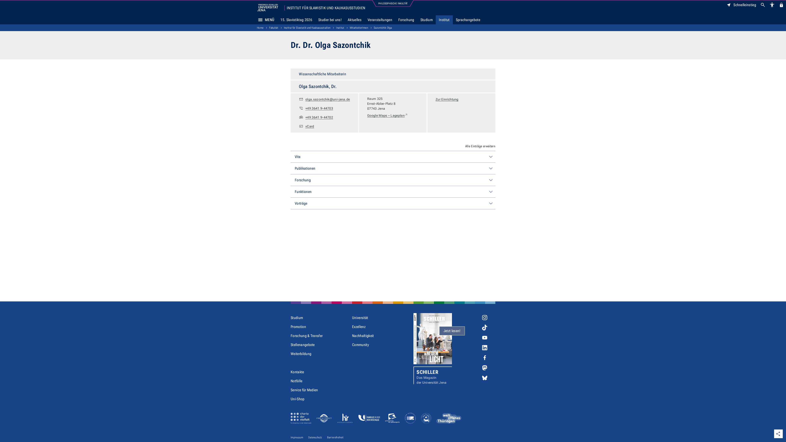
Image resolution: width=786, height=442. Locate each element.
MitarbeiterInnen (359, 27)
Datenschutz (315, 437)
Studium (426, 20)
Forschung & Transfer (307, 336)
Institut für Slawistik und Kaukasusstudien (326, 8)
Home (260, 27)
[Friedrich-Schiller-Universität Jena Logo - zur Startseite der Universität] (267, 7)
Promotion (298, 327)
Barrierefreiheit (335, 437)
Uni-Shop (298, 399)
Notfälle (297, 381)
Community (360, 345)
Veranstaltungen (380, 20)
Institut (444, 20)
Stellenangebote (303, 345)
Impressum (297, 437)
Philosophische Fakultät (393, 3)
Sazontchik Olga (383, 27)
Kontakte (297, 372)
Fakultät (273, 27)
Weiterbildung (301, 354)
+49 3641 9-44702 (319, 117)
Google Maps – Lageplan (387, 115)
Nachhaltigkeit (363, 336)
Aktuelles (354, 20)
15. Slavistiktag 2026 (296, 20)
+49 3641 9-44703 (319, 108)
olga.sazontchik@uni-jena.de (327, 99)
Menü (269, 20)
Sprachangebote (468, 20)
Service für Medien (304, 390)
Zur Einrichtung (447, 99)
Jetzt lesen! (452, 331)
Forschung (406, 20)
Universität (360, 318)
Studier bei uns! (330, 20)
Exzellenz (359, 327)
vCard (309, 126)
